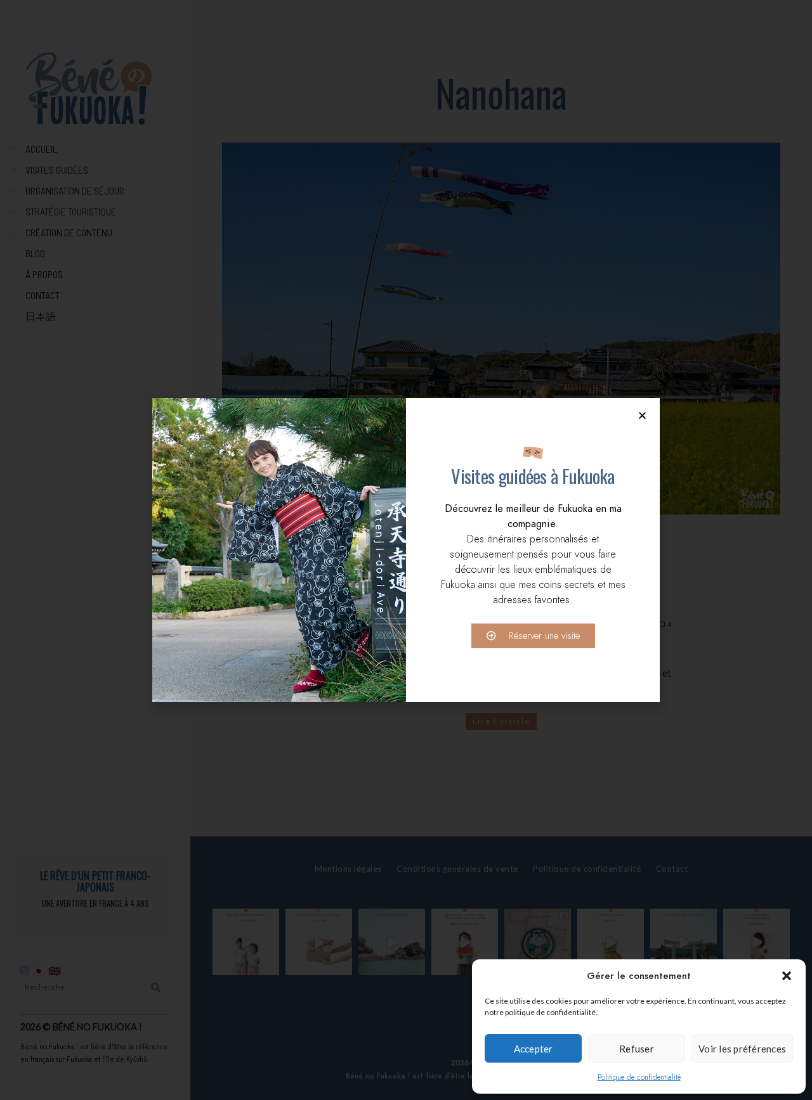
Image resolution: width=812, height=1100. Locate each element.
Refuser (636, 1048)
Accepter (533, 1048)
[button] (786, 975)
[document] (406, 550)
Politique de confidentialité (639, 1077)
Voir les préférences (742, 1048)
